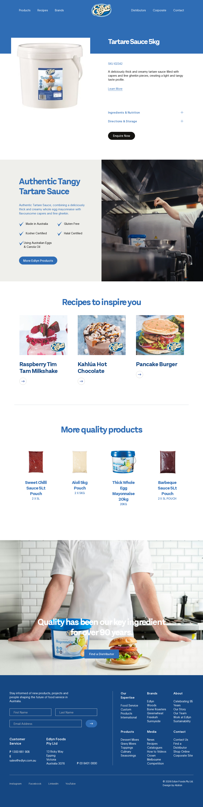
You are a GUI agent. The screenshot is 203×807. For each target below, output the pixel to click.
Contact (178, 10)
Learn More (115, 89)
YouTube (71, 783)
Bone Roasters (156, 709)
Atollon (178, 785)
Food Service (129, 705)
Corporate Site (183, 755)
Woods (151, 705)
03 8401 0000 (88, 763)
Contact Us (180, 739)
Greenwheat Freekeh (155, 715)
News (150, 739)
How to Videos (156, 751)
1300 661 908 (21, 752)
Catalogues (154, 747)
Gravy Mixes (128, 743)
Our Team (180, 713)
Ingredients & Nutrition (124, 112)
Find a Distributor (180, 745)
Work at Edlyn (182, 717)
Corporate (159, 10)
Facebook (35, 783)
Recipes (42, 10)
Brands (59, 10)
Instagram (16, 783)
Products (25, 10)
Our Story (179, 709)
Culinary (126, 751)
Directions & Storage (122, 121)
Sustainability (182, 721)
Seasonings (128, 755)
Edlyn (150, 701)
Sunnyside (154, 721)
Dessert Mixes (130, 739)
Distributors (138, 10)
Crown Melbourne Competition (155, 759)
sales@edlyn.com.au (23, 760)
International (129, 717)
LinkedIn (53, 783)
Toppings (127, 747)
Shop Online (181, 751)
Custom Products (126, 711)
